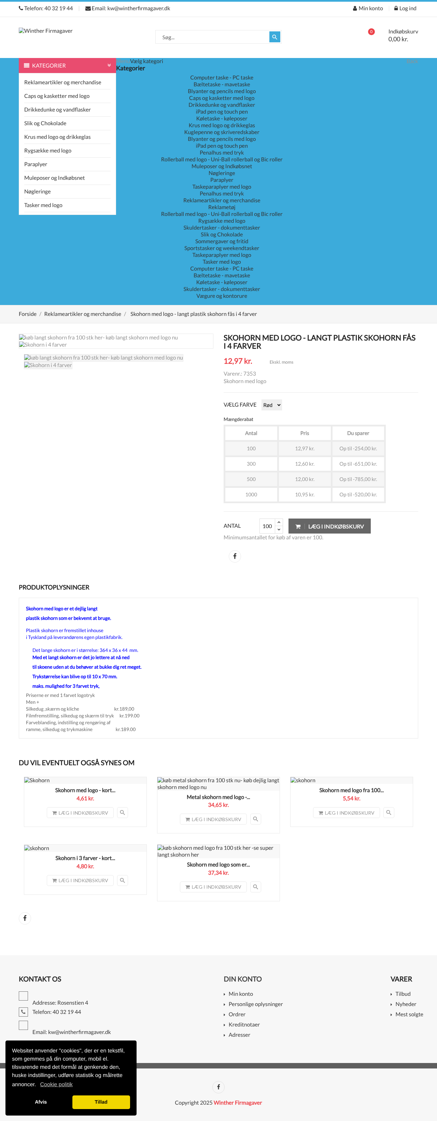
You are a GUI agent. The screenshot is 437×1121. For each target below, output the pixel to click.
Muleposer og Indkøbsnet (54, 178)
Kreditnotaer (244, 1025)
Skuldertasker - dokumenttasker (222, 227)
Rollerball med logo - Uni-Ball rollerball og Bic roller (222, 159)
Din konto (243, 979)
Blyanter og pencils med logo (222, 91)
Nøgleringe (37, 191)
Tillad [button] (101, 1102)
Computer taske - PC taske (221, 77)
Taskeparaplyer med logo (222, 187)
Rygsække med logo (47, 150)
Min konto (241, 994)
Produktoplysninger (54, 587)
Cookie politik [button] (56, 1085)
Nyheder (405, 1004)
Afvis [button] (41, 1102)
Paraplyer (35, 164)
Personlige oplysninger (256, 1004)
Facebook (218, 1087)
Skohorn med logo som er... (218, 864)
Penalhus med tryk (222, 152)
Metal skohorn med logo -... (218, 797)
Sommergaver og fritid (222, 241)
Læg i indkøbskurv (335, 526)
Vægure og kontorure (221, 296)
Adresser (239, 1035)
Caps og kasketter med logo (56, 96)
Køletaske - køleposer (222, 118)
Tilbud (402, 994)
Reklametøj (222, 207)
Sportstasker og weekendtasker (221, 248)
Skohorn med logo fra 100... (351, 790)
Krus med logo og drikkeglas (57, 137)
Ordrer (237, 1015)
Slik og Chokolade (45, 123)
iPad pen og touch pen (222, 111)
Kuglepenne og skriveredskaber (221, 132)
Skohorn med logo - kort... (85, 790)
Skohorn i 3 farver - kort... (85, 858)
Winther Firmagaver (238, 1103)
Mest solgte (409, 1015)
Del (235, 556)
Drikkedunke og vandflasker (57, 109)
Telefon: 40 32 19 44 (48, 8)
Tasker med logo (43, 205)
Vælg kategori (146, 61)
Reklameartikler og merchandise (62, 82)
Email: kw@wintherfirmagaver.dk (130, 8)
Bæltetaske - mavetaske (222, 84)
